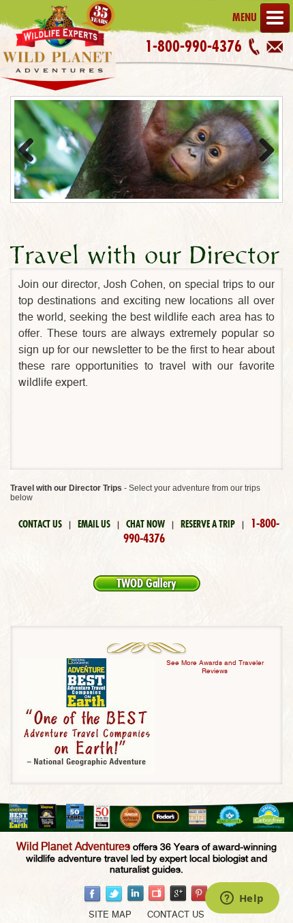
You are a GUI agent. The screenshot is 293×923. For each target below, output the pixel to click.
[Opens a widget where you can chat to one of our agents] (241, 899)
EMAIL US (94, 524)
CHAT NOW (145, 524)
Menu (244, 17)
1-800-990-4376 (193, 46)
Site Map (110, 915)
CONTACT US (40, 524)
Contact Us (175, 915)
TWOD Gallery (146, 583)
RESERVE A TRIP (208, 524)
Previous (31, 149)
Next (261, 149)
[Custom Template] (58, 91)
